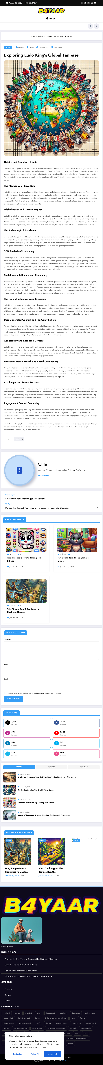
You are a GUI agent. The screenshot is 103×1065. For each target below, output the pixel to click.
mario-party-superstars (20, 1028)
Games (51, 18)
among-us (17, 1013)
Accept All (52, 1054)
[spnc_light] (96, 26)
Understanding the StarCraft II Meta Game (36, 790)
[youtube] (95, 3)
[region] (34, 1046)
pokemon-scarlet (86, 1028)
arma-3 (39, 1013)
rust (85, 1033)
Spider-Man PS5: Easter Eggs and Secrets (25, 498)
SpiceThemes (65, 1061)
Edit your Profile (74, 470)
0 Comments (58, 47)
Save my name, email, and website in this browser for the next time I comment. (35, 693)
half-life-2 (38, 1023)
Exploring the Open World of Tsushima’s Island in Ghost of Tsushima (47, 777)
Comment (84, 767)
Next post (8, 504)
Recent (19, 767)
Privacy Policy (67, 1057)
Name (6, 664)
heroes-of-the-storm (61, 1023)
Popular (51, 767)
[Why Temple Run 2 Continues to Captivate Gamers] (26, 591)
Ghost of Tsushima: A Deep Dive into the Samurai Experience (44, 815)
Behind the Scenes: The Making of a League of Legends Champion (37, 508)
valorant (70, 1043)
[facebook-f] (82, 3)
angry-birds (28, 1013)
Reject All (35, 1054)
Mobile (8, 47)
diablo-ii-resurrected (24, 1018)
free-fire (82, 1018)
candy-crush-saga (90, 1013)
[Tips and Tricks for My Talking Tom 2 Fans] (26, 540)
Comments (7, 639)
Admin (32, 47)
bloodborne (63, 1013)
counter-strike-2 (8, 1018)
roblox (77, 1033)
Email (6, 679)
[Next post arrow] (97, 507)
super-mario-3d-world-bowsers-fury (78, 1038)
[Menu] (5, 26)
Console (8, 995)
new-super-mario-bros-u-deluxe (56, 1028)
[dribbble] (88, 3)
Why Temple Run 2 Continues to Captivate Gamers (23, 611)
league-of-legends (91, 1023)
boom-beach (76, 1013)
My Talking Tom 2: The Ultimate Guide (73, 559)
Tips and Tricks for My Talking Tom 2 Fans (24, 559)
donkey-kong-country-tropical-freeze (55, 1018)
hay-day (48, 1023)
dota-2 (73, 1018)
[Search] (90, 26)
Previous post (10, 495)
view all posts (43, 476)
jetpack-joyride (76, 1023)
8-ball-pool (7, 1013)
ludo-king (21, 47)
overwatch (73, 1028)
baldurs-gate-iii (50, 1013)
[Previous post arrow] (97, 497)
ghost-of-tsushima (9, 1023)
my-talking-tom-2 (37, 1028)
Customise (17, 1054)
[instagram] (92, 3)
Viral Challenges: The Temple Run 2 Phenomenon (51, 870)
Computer (8, 989)
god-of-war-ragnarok (25, 1023)
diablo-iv (37, 1018)
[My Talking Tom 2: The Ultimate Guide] (77, 540)
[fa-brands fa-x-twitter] (85, 3)
